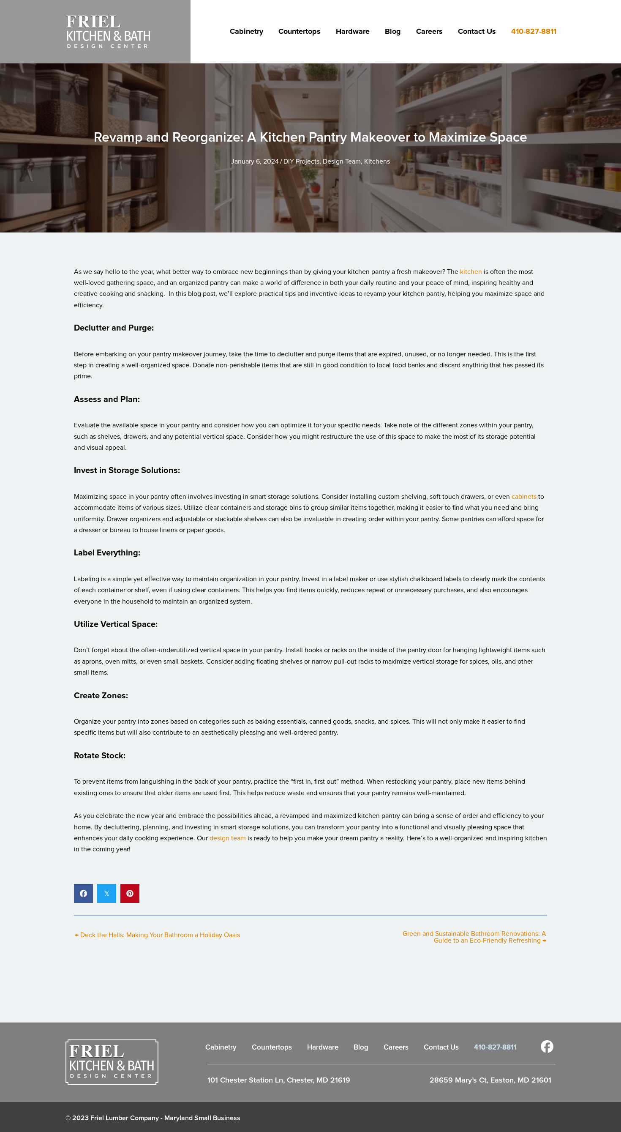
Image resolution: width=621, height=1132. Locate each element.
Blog (393, 32)
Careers (429, 32)
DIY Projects (301, 161)
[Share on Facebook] (83, 893)
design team (228, 838)
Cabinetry (246, 32)
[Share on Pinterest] (129, 893)
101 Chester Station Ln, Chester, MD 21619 (278, 1080)
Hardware (353, 32)
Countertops (299, 32)
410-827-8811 (533, 32)
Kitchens (377, 161)
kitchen (471, 271)
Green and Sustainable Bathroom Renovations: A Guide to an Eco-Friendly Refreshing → (474, 937)
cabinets (524, 496)
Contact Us (477, 32)
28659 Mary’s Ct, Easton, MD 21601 (490, 1080)
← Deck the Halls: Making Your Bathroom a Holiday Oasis (157, 935)
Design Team (342, 161)
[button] (547, 1046)
